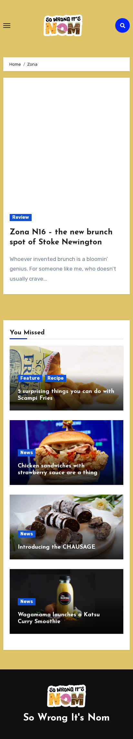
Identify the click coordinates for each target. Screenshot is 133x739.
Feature (30, 378)
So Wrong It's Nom (66, 718)
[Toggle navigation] (6, 25)
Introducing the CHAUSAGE (56, 547)
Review (20, 217)
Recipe (55, 378)
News (26, 452)
